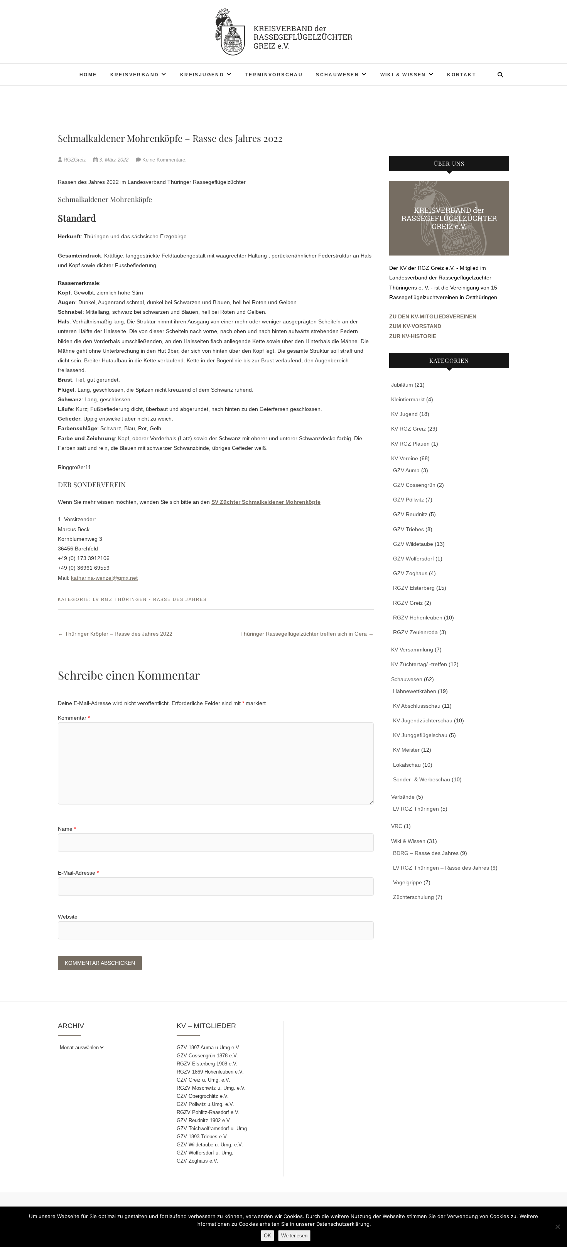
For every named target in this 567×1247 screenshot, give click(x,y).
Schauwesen (337, 74)
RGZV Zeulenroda (415, 632)
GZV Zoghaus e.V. (197, 1161)
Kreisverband (134, 74)
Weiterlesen (294, 1236)
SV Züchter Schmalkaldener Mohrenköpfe (266, 502)
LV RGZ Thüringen (416, 809)
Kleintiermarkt (408, 399)
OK (267, 1236)
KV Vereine (404, 458)
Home (88, 74)
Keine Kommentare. (164, 160)
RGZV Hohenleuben (417, 617)
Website (68, 917)
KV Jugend (404, 414)
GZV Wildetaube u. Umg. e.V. (210, 1145)
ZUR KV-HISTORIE (412, 336)
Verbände (403, 797)
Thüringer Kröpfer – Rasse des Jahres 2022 (115, 634)
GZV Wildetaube (413, 544)
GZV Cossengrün (414, 485)
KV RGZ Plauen (410, 444)
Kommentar (74, 718)
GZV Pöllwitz (408, 499)
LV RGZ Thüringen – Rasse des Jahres (441, 868)
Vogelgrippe (407, 882)
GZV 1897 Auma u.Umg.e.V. (208, 1047)
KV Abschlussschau (416, 706)
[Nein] (557, 1226)
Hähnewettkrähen (414, 691)
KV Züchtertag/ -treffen (419, 664)
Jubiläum (402, 385)
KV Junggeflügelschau (420, 735)
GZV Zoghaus (410, 573)
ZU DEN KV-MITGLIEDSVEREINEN (432, 316)
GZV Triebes (408, 529)
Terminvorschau (274, 74)
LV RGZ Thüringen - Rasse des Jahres (150, 599)
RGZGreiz (75, 160)
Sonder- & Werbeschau (421, 779)
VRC (396, 826)
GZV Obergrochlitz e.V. (203, 1096)
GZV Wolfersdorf (413, 558)
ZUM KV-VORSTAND (415, 326)
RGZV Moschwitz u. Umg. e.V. (211, 1088)
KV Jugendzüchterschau (422, 720)
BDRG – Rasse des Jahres (426, 853)
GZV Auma (406, 470)
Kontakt (461, 74)
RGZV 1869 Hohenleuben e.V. (210, 1072)
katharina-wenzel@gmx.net (104, 578)
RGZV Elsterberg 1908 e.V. (207, 1064)
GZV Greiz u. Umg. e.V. (203, 1080)
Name (67, 829)
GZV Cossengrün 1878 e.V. (207, 1056)
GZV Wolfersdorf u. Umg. (205, 1153)
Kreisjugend (202, 74)
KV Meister (406, 750)
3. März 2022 (114, 160)
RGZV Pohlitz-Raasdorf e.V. (208, 1112)
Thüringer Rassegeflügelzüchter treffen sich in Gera (307, 634)
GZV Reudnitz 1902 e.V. (204, 1120)
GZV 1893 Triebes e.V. (202, 1136)
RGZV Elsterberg (414, 588)
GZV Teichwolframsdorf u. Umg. (212, 1128)
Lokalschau (407, 765)
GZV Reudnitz (410, 514)
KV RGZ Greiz (408, 429)
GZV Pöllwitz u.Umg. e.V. (205, 1104)
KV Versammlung (412, 649)
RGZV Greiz (408, 603)
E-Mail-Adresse (78, 873)
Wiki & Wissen (403, 74)
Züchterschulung (413, 897)
